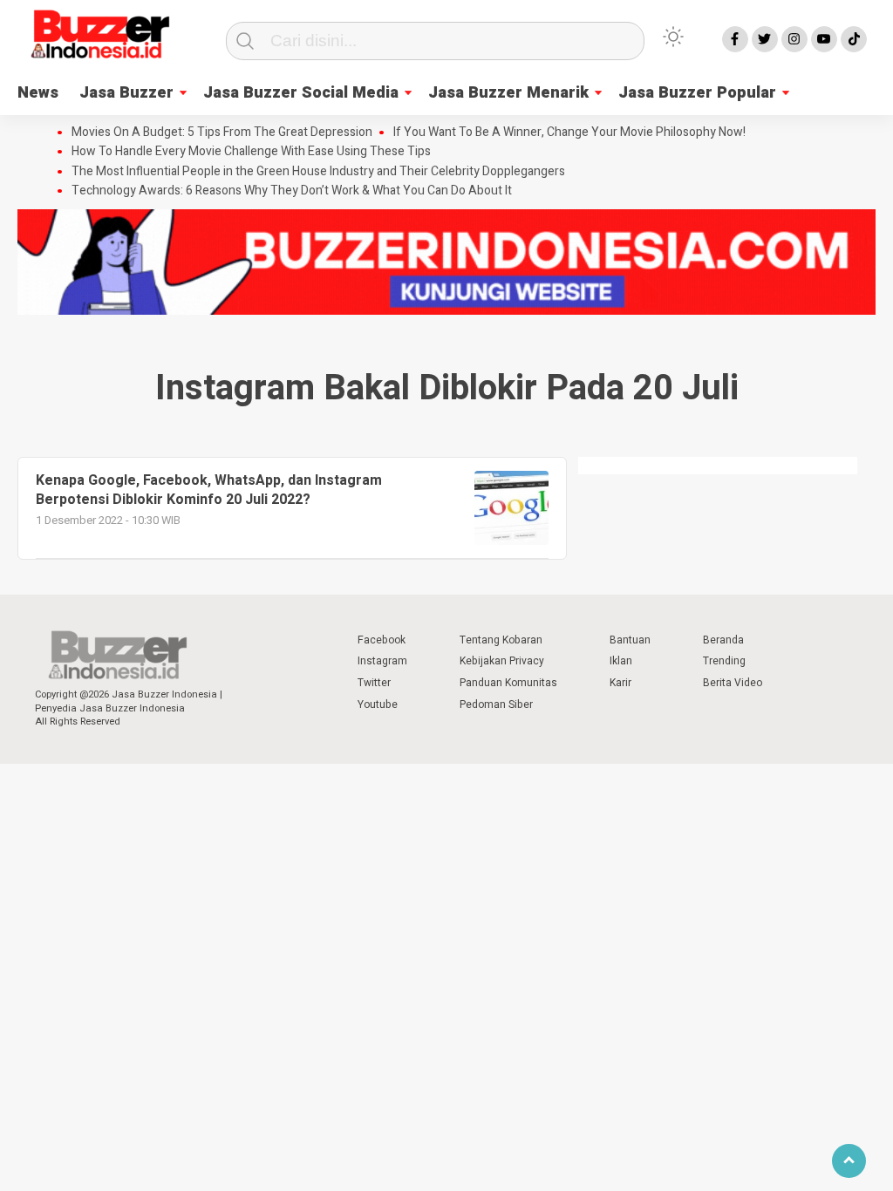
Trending (724, 661)
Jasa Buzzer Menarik (508, 93)
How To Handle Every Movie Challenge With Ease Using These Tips (251, 151)
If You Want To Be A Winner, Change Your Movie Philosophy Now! (569, 132)
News (37, 93)
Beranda (723, 640)
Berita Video (732, 683)
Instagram (382, 661)
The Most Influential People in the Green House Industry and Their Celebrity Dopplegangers (318, 171)
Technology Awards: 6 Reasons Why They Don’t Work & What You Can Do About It (292, 191)
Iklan (621, 661)
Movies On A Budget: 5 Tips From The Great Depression (222, 132)
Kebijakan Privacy (502, 661)
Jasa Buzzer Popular (697, 93)
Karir (620, 683)
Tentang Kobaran (501, 640)
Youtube (378, 704)
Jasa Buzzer (126, 93)
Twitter (374, 683)
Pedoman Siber (496, 704)
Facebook (382, 640)
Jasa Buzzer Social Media (301, 93)
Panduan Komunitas (508, 683)
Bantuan (630, 640)
